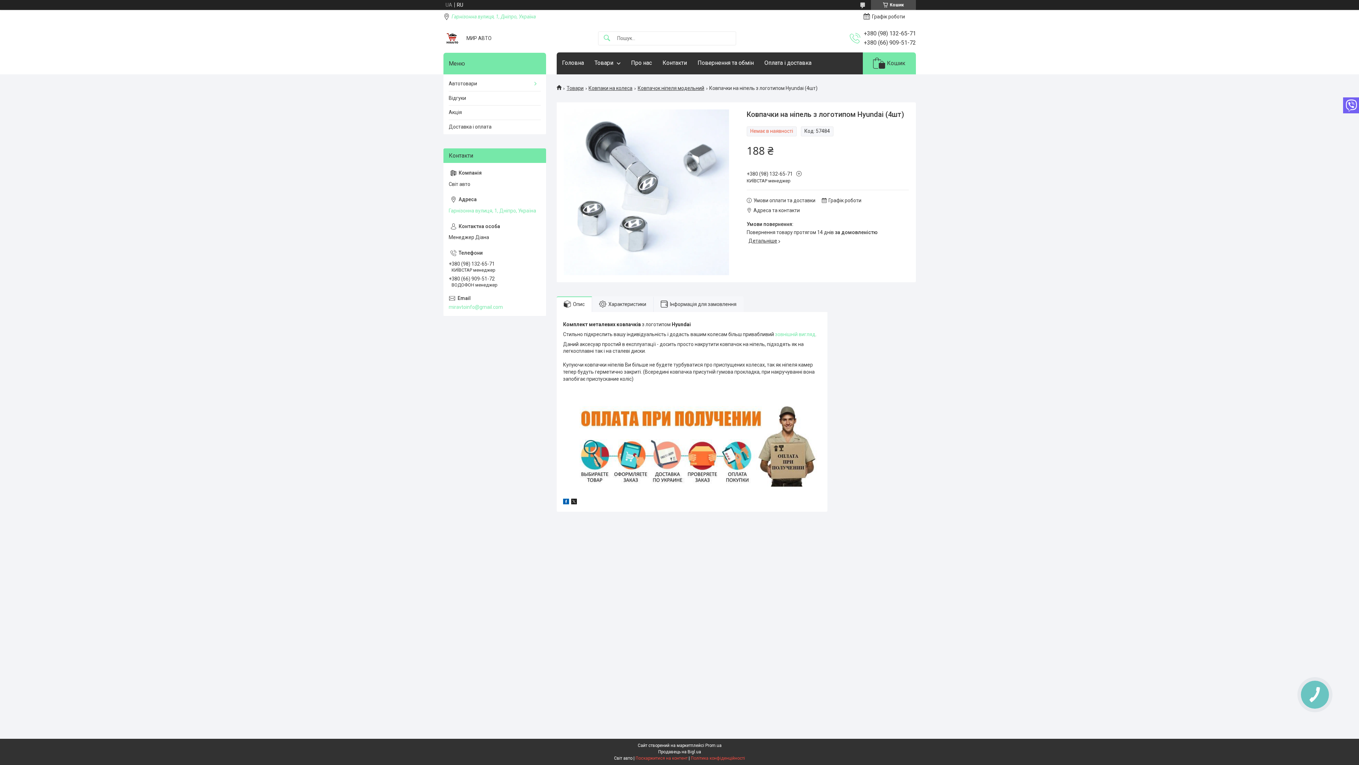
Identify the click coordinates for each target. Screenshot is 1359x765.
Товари (604, 63)
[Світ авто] (452, 38)
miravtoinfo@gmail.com (476, 307)
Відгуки (457, 98)
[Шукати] (607, 38)
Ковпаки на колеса (610, 88)
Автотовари (463, 83)
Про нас (641, 63)
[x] (574, 502)
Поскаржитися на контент (662, 758)
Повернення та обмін (726, 63)
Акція (455, 112)
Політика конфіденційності (718, 758)
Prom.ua (713, 745)
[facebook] (566, 502)
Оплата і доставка (788, 63)
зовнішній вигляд (795, 334)
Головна (573, 63)
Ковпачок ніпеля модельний (671, 88)
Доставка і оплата (470, 127)
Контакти (675, 63)
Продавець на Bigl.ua (679, 751)
